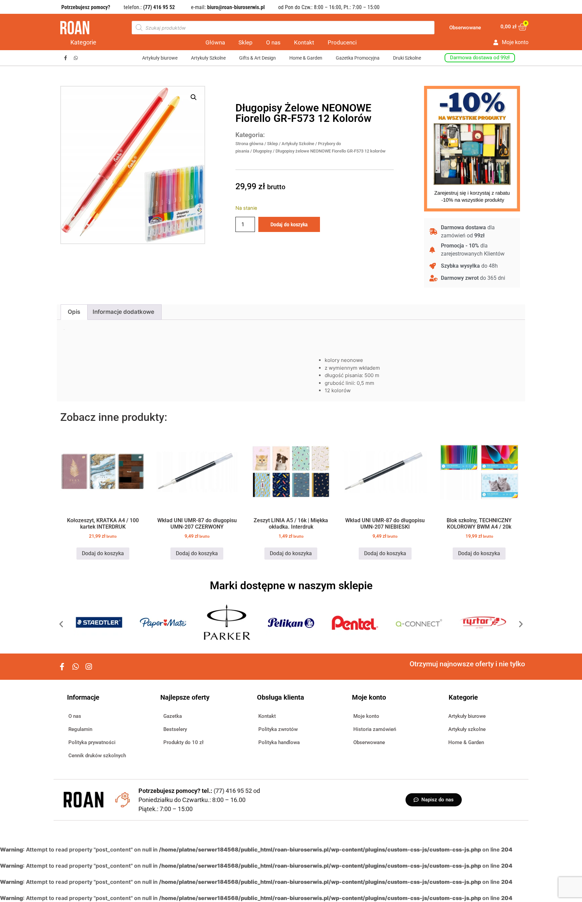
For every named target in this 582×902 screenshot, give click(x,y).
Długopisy (262, 151)
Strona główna (249, 143)
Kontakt (304, 42)
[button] (194, 97)
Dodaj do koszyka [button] (103, 553)
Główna (215, 42)
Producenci (342, 42)
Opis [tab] (74, 311)
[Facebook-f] (65, 58)
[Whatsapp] (76, 58)
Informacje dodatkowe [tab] (123, 311)
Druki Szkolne (407, 58)
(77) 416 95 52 (233, 790)
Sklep (245, 42)
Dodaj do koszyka (289, 224)
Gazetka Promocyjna (358, 58)
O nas (273, 42)
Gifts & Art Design (257, 58)
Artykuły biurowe (159, 58)
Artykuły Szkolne (208, 58)
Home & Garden (305, 58)
